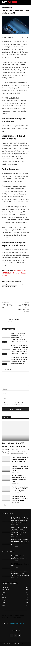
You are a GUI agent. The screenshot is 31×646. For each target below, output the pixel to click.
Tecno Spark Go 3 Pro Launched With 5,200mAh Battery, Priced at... (20, 498)
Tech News (9, 7)
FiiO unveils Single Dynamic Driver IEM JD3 (7, 305)
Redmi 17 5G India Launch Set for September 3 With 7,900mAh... (20, 468)
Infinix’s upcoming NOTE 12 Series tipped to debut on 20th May (14, 273)
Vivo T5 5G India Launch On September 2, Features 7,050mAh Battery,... (20, 459)
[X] (7, 294)
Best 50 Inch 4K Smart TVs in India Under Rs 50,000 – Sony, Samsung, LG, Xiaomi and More (20, 573)
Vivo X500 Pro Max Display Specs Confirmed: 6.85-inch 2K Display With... (20, 489)
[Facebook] (3, 294)
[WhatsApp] (15, 294)
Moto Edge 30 (18, 281)
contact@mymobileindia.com (17, 623)
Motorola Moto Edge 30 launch (9, 286)
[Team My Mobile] (5, 320)
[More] (23, 294)
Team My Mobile (7, 37)
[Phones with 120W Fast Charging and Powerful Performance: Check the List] (6, 557)
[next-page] (5, 505)
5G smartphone (10, 281)
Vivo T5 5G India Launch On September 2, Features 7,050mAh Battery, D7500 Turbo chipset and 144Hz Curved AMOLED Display (19, 349)
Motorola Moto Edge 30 (19, 284)
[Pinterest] (19, 294)
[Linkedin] (11, 294)
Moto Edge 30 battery (7, 284)
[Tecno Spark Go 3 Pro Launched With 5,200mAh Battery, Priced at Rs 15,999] (6, 498)
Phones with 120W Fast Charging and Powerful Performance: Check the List (19, 557)
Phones (3, 7)
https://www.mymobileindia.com (15, 321)
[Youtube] (19, 635)
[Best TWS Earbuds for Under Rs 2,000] (6, 566)
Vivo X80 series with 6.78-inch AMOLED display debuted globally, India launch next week (23, 307)
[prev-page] (3, 505)
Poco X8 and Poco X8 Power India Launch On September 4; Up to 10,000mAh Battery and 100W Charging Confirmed (19, 337)
